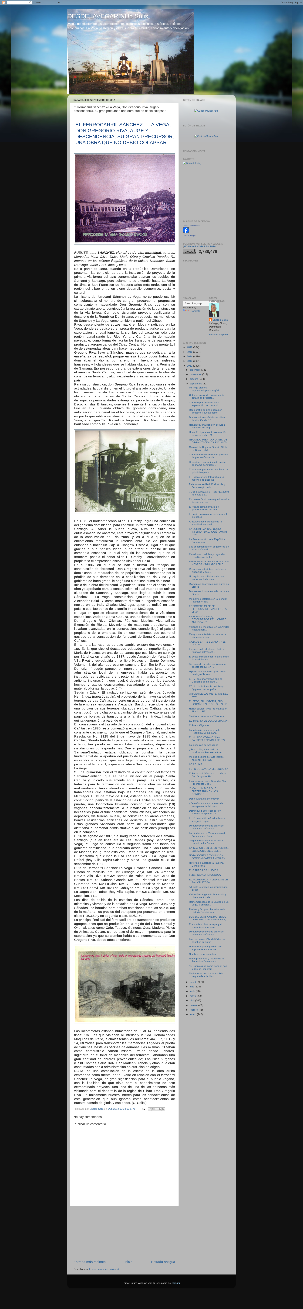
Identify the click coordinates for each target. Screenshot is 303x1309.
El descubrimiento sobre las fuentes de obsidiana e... (209, 658)
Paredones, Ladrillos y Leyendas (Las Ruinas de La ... (207, 555)
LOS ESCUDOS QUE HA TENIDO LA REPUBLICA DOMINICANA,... (208, 918)
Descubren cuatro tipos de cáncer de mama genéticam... (208, 463)
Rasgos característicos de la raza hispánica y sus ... (207, 570)
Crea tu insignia (189, 236)
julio (192, 986)
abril (192, 1000)
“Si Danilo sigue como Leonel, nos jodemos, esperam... (208, 967)
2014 (190, 356)
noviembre (196, 374)
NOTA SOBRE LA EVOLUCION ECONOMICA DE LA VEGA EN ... (208, 857)
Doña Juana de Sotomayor (204, 798)
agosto (194, 982)
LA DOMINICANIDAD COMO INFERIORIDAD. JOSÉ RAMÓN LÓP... (208, 532)
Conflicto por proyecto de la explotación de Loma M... (204, 404)
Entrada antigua (163, 1262)
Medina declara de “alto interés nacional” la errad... (206, 758)
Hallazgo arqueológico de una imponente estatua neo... (205, 948)
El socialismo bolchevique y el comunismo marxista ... (205, 925)
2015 (190, 352)
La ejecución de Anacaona (203, 745)
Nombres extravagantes (202, 954)
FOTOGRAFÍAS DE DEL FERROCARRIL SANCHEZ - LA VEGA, (207, 609)
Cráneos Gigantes (199, 725)
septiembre (196, 383)
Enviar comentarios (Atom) (104, 1269)
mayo (193, 996)
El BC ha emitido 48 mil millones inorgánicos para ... (207, 819)
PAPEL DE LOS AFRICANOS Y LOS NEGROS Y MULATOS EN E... (209, 563)
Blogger (175, 1283)
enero (193, 1014)
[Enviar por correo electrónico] (150, 1109)
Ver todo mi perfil (218, 334)
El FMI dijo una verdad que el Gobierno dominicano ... (205, 680)
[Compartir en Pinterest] (163, 1109)
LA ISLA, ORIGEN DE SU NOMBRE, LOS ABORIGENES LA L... (209, 849)
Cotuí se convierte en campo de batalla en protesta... (206, 396)
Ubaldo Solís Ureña (191, 226)
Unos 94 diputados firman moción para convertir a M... (207, 433)
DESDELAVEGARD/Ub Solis (107, 16)
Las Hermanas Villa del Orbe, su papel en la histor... (207, 940)
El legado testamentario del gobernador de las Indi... (204, 508)
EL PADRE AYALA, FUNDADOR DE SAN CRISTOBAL (208, 881)
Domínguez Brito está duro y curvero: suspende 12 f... (205, 812)
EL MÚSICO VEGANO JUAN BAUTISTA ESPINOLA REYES (207, 739)
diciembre (195, 369)
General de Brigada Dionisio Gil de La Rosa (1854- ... (208, 448)
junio (193, 991)
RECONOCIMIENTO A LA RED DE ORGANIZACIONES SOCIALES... (209, 441)
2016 (190, 347)
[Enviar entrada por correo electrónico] (143, 1109)
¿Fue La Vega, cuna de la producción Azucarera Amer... (206, 751)
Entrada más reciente (89, 1262)
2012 (190, 365)
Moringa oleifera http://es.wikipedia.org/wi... (205, 389)
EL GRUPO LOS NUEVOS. (204, 870)
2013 (190, 361)
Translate (195, 311)
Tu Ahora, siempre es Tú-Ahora (206, 716)
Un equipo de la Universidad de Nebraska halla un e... (206, 578)
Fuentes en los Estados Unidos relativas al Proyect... (206, 650)
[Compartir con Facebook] (160, 1109)
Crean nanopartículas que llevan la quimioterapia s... (208, 471)
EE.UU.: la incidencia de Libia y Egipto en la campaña (206, 688)
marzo (193, 1005)
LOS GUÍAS (195, 764)
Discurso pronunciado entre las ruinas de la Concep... (206, 827)
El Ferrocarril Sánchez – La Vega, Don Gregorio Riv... (207, 775)
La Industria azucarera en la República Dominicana (204, 731)
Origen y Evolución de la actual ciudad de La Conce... (206, 842)
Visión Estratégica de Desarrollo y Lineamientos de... (207, 896)
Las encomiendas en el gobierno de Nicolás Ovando (209, 548)
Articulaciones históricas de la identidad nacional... (205, 523)
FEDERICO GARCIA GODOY (205, 875)
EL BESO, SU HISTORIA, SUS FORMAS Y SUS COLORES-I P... (208, 702)
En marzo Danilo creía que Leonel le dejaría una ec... (209, 500)
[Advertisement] (124, 1233)
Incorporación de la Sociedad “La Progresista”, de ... (207, 782)
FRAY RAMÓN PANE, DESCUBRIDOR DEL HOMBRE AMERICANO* (207, 619)
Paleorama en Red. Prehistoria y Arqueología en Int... (207, 485)
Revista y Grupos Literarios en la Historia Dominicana (207, 911)
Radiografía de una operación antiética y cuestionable (205, 411)
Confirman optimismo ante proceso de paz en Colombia (208, 456)
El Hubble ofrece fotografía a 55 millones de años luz (206, 478)
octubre (194, 379)
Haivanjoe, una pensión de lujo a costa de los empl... (207, 426)
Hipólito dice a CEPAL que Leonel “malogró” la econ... (207, 673)
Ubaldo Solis (220, 320)
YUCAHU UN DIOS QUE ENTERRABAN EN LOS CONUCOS (203, 791)
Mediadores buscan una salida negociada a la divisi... (206, 975)
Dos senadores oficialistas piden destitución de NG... (207, 419)
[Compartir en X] (156, 1109)
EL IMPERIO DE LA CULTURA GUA (208, 720)
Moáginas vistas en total (200, 246)
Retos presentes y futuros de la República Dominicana (206, 960)
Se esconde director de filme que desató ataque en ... (207, 665)
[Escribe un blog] (153, 1109)
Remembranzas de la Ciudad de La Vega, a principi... (208, 903)
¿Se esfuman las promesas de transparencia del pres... (206, 804)
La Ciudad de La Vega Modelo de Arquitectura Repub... (207, 834)
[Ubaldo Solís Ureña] (186, 232)
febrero (194, 1009)
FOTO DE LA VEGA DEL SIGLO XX (208, 769)
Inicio (128, 1262)
